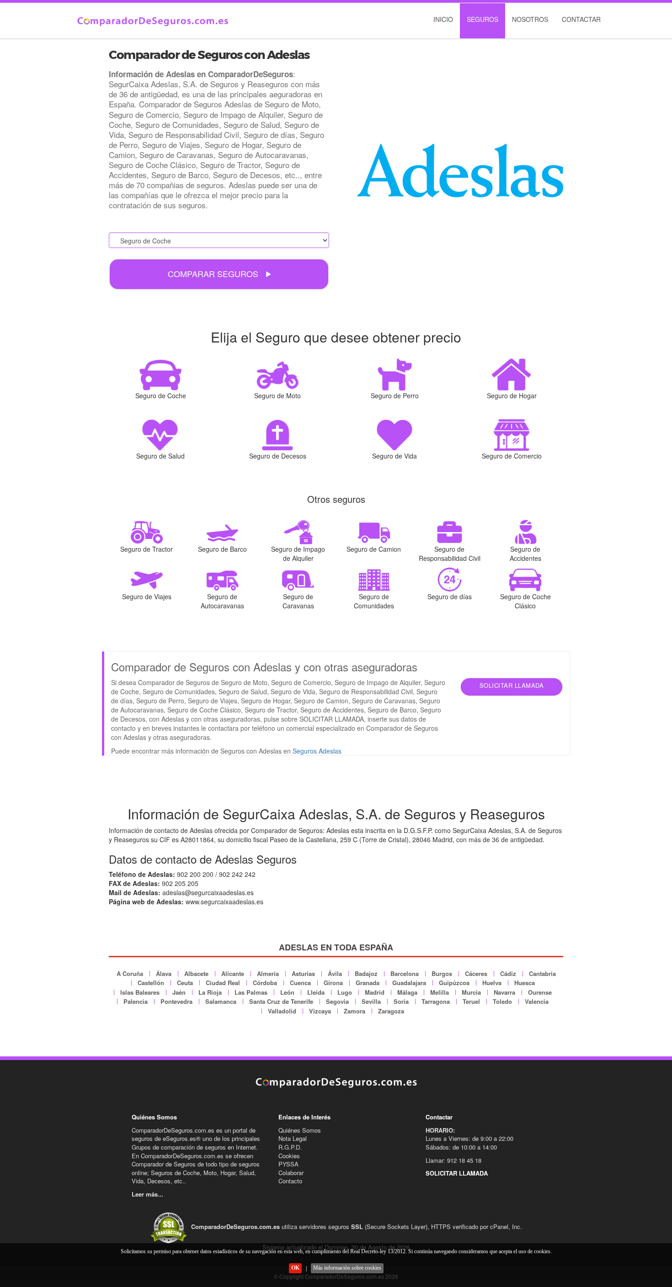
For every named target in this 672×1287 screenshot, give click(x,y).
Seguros (482, 19)
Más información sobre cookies (347, 1268)
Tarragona (435, 1001)
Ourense (540, 992)
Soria (401, 1001)
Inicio (443, 19)
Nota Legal (292, 1138)
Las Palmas (251, 992)
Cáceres (476, 973)
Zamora (354, 1011)
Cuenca (300, 982)
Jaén (179, 992)
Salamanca (220, 1001)
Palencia (135, 1001)
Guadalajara (409, 982)
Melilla (439, 992)
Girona (333, 982)
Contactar (581, 19)
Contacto (290, 1180)
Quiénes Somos (299, 1130)
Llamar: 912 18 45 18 (453, 1160)
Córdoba (265, 982)
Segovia (337, 1001)
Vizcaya (320, 1011)
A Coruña (130, 973)
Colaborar (291, 1172)
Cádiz (508, 973)
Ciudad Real (223, 982)
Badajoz (366, 973)
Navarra (504, 992)
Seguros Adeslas (317, 750)
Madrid (374, 992)
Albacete (196, 973)
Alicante (232, 973)
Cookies (289, 1155)
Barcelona (404, 973)
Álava (163, 973)
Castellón (151, 982)
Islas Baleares (140, 992)
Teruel (471, 1001)
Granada (367, 982)
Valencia (537, 1001)
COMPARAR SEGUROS (214, 274)
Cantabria (542, 973)
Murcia (471, 992)
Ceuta (185, 982)
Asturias (303, 973)
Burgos (442, 973)
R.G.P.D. (290, 1147)
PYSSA (288, 1164)
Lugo (344, 992)
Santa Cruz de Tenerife (281, 1001)
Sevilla (371, 1001)
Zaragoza (391, 1011)
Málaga (407, 992)
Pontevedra (176, 1001)
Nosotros (530, 19)
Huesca (524, 982)
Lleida (316, 992)
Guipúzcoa (454, 982)
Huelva (491, 982)
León (287, 992)
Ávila (335, 973)
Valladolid (282, 1011)
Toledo (502, 1001)
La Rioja (210, 992)
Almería (268, 973)
